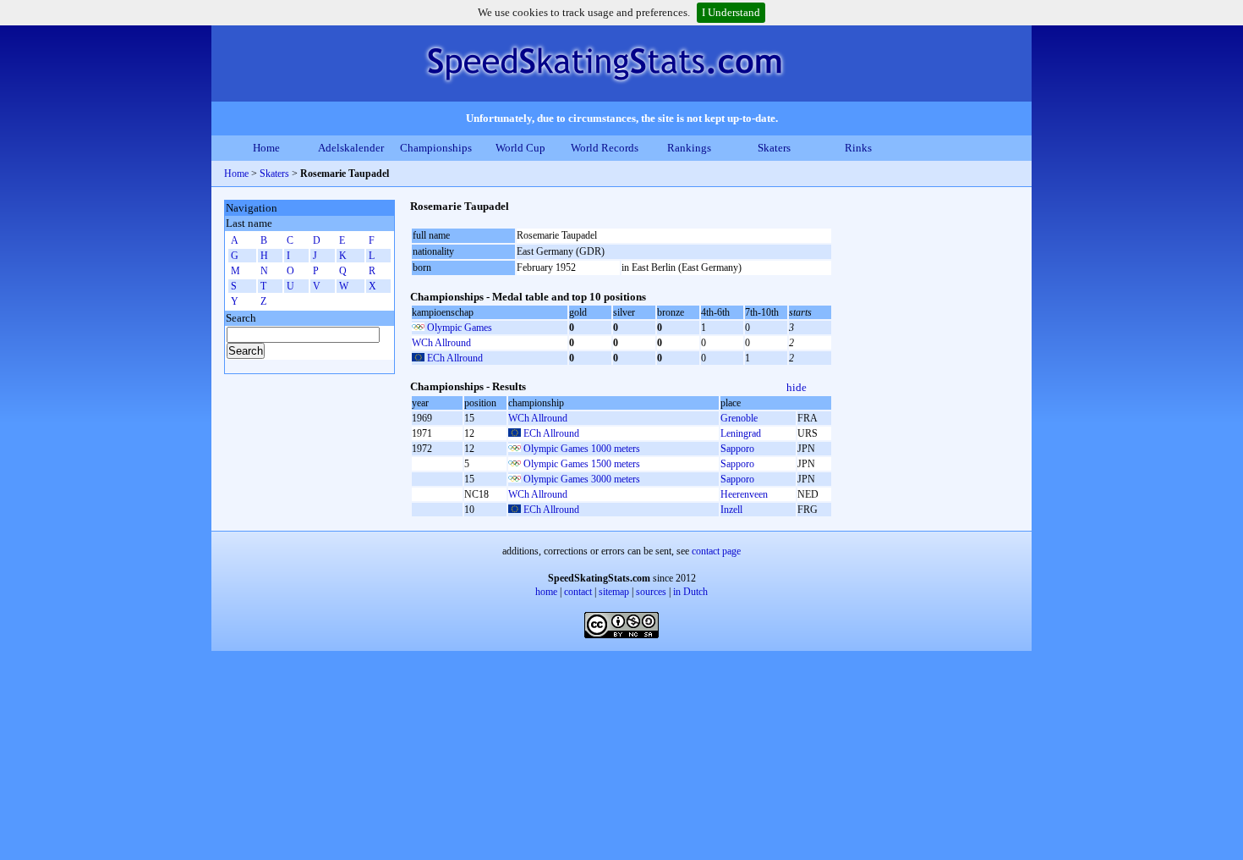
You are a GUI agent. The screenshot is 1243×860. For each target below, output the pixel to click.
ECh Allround (455, 358)
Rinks (858, 147)
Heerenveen (744, 494)
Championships (436, 147)
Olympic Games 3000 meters (581, 479)
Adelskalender (351, 147)
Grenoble (739, 418)
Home (266, 147)
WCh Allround (441, 343)
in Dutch (690, 592)
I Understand (731, 12)
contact (578, 592)
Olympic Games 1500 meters (581, 464)
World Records (604, 147)
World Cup (520, 147)
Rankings (689, 147)
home (546, 592)
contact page (716, 551)
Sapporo (737, 449)
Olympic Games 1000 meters (581, 449)
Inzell (731, 509)
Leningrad (740, 433)
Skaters (774, 147)
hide (796, 387)
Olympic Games (459, 328)
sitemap (614, 592)
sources (651, 592)
